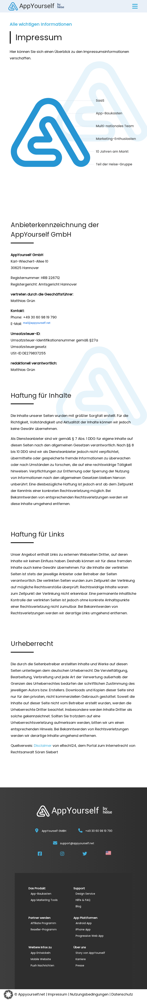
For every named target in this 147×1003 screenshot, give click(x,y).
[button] (8, 994)
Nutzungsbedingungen (89, 994)
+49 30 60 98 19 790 (98, 831)
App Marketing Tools (44, 900)
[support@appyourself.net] (55, 843)
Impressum (57, 994)
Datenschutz (122, 994)
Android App (84, 923)
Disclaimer (43, 745)
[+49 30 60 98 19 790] (80, 830)
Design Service (85, 894)
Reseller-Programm (44, 929)
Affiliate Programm (43, 923)
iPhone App (83, 929)
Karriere (81, 959)
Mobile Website (41, 959)
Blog (78, 906)
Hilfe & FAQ (83, 900)
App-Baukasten (41, 894)
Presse (80, 965)
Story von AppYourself (90, 953)
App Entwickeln (41, 953)
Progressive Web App (90, 936)
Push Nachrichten (42, 965)
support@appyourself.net (77, 843)
